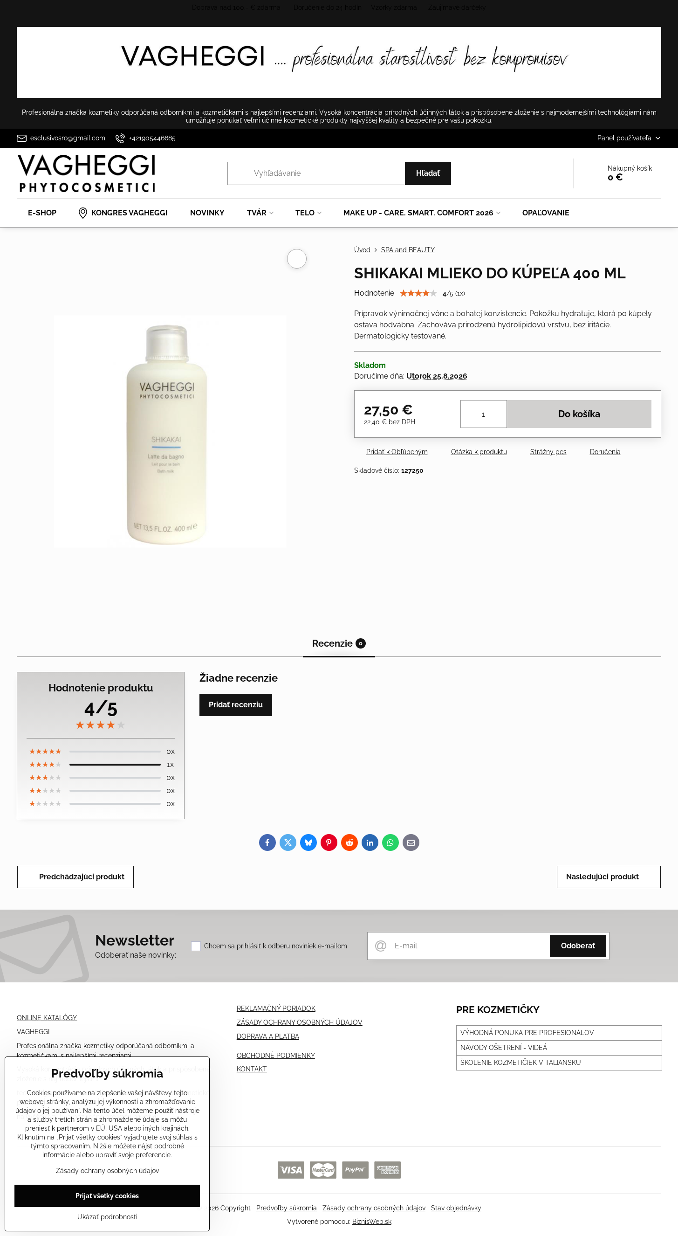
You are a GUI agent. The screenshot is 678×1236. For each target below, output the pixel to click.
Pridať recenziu (236, 704)
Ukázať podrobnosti (107, 1217)
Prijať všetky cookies (107, 1196)
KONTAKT (252, 1069)
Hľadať (428, 173)
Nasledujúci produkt (602, 876)
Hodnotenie (374, 293)
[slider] (418, 293)
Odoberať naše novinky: (135, 955)
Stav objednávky (456, 1208)
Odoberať (578, 945)
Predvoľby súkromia (286, 1208)
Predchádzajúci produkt (81, 876)
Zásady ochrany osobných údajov (373, 1208)
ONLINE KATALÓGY (47, 1018)
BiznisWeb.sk (371, 1221)
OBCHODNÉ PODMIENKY (276, 1055)
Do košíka (579, 414)
